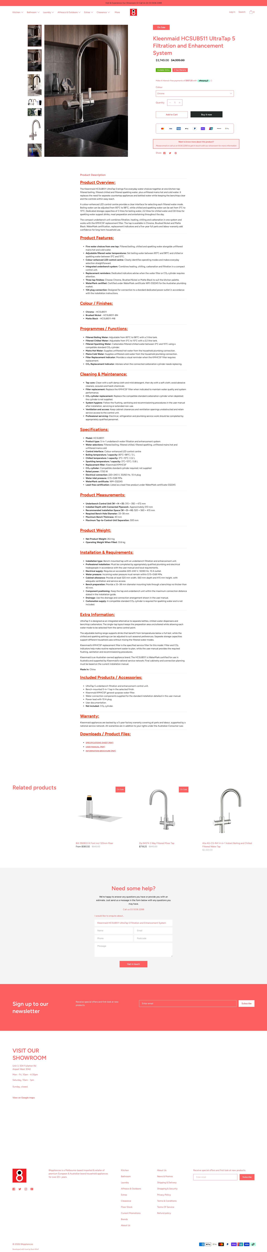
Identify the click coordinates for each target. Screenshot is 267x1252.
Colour (159, 87)
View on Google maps (24, 1097)
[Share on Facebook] (164, 153)
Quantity (160, 102)
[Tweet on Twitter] (170, 153)
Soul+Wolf (35, 1249)
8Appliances (27, 1244)
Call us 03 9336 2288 (133, 909)
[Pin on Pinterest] (175, 153)
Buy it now (206, 114)
